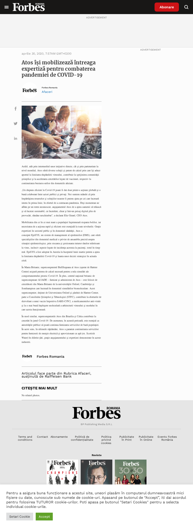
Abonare (167, 7)
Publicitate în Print (126, 438)
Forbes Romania (50, 88)
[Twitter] (16, 124)
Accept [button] (44, 516)
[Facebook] (16, 109)
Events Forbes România (167, 438)
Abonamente (59, 436)
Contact (42, 436)
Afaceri (47, 92)
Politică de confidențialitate (82, 438)
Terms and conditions (25, 438)
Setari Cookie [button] (19, 516)
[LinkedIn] (16, 139)
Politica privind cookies (106, 440)
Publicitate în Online (146, 438)
